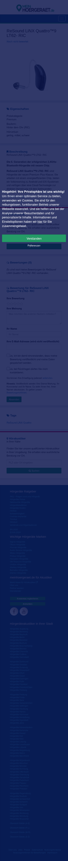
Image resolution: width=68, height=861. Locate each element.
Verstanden (34, 238)
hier (39, 221)
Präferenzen (34, 245)
